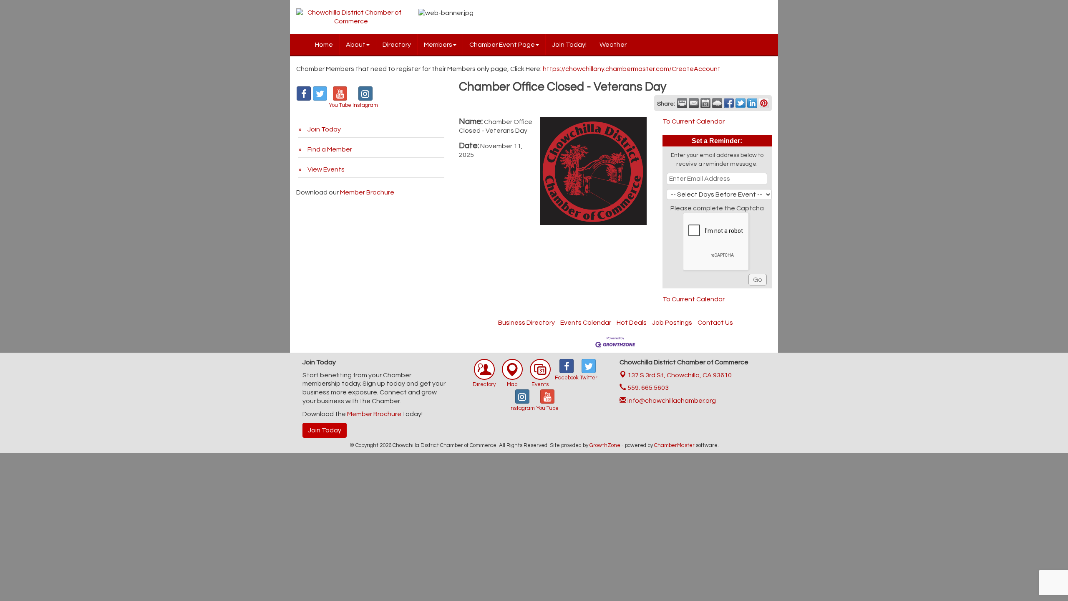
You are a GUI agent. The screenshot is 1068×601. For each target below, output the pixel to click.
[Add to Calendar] (705, 103)
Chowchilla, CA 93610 (679, 375)
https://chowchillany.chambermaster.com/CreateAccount (631, 69)
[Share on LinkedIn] (752, 103)
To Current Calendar (693, 121)
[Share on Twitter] (741, 103)
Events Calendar (585, 322)
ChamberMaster (674, 445)
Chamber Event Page (502, 44)
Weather (613, 44)
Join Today (324, 430)
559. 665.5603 (647, 387)
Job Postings (672, 322)
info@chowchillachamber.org (671, 400)
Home (324, 44)
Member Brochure (367, 192)
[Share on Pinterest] (764, 103)
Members (438, 44)
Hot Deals (632, 322)
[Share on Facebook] (729, 103)
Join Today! (569, 44)
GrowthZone (604, 445)
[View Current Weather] (717, 103)
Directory (397, 44)
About (355, 44)
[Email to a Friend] (694, 103)
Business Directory (526, 322)
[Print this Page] (682, 103)
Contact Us (715, 322)
